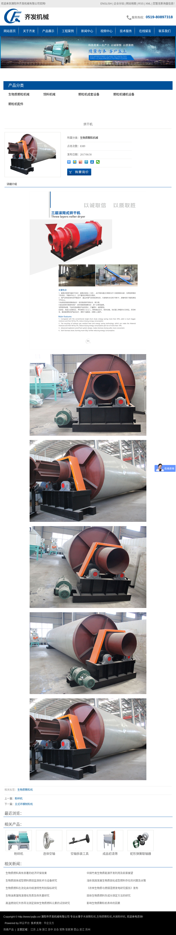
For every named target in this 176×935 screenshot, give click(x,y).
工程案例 (68, 31)
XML (148, 3)
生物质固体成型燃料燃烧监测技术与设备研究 (31, 880)
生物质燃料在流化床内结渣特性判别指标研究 (31, 888)
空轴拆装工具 (80, 853)
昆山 (76, 929)
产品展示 (48, 31)
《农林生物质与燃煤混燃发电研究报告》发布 (112, 888)
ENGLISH (106, 3)
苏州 (87, 929)
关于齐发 (29, 31)
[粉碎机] (19, 840)
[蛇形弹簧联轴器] (140, 840)
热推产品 (8, 929)
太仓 (56, 929)
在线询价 (79, 172)
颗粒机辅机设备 (123, 94)
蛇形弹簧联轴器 (140, 853)
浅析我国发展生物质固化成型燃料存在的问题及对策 (116, 880)
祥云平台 (24, 923)
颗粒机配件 (15, 104)
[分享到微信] (98, 162)
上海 (38, 929)
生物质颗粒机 (25, 789)
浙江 (44, 929)
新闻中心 (87, 31)
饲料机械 (49, 94)
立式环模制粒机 (24, 804)
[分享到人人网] (92, 162)
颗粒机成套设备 (88, 94)
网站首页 (10, 31)
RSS (141, 3)
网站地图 (131, 3)
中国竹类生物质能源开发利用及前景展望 (110, 873)
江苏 (33, 929)
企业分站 (119, 3)
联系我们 (165, 31)
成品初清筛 (110, 853)
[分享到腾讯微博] (86, 162)
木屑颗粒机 (89, 916)
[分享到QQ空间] (75, 162)
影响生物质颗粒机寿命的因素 (103, 903)
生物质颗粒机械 (18, 94)
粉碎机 (19, 798)
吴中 (50, 929)
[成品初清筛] (110, 840)
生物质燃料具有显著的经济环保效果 (26, 873)
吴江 (82, 929)
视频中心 (106, 31)
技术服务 (126, 31)
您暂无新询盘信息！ (164, 3)
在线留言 (145, 31)
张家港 (69, 929)
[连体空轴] (49, 840)
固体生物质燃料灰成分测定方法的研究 (108, 895)
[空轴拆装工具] (80, 840)
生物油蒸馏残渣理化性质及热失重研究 (27, 895)
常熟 (62, 929)
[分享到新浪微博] (80, 162)
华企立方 (49, 923)
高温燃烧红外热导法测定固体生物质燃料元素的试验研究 (38, 903)
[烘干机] (32, 154)
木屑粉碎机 (119, 916)
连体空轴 (49, 853)
